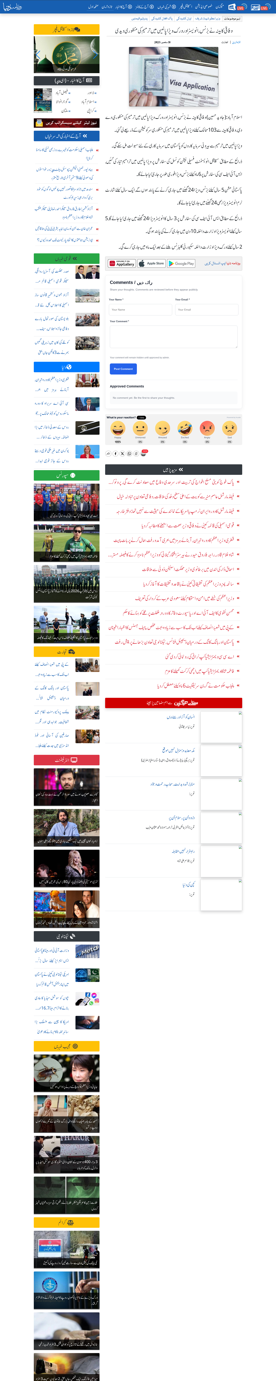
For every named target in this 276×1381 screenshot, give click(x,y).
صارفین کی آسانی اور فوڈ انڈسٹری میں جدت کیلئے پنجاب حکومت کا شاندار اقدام (52, 745)
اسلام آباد (87, 101)
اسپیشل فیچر (186, 6)
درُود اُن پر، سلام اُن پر (182, 817)
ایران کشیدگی (183, 18)
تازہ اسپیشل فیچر (63, 30)
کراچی (90, 110)
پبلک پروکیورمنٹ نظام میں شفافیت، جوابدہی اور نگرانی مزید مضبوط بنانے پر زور (52, 721)
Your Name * (116, 299)
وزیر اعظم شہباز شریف (207, 18)
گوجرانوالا (62, 101)
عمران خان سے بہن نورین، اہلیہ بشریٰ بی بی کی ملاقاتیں (64, 228)
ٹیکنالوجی (63, 937)
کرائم (62, 1223)
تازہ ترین (107, 6)
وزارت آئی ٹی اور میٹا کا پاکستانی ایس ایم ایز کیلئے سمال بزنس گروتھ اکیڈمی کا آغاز (52, 960)
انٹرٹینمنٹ (62, 760)
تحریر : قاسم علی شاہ (186, 861)
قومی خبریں (63, 259)
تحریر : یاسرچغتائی (187, 727)
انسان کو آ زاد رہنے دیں (181, 717)
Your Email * (182, 299)
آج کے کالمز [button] (142, 7)
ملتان (64, 110)
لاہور (90, 92)
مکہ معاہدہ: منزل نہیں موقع (178, 750)
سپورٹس (62, 476)
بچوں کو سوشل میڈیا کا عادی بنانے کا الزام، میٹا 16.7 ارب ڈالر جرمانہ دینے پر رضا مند (52, 1008)
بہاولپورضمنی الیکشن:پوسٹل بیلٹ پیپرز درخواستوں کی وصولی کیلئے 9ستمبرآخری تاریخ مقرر (64, 173)
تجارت (62, 652)
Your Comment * (119, 321)
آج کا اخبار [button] (121, 7)
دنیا (64, 367)
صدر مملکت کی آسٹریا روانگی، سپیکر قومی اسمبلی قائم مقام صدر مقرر (52, 281)
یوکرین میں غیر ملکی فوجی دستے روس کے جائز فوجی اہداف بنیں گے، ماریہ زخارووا (52, 460)
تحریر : (192, 794)
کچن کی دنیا (189, 884)
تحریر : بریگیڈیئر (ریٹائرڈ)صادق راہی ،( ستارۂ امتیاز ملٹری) (168, 760)
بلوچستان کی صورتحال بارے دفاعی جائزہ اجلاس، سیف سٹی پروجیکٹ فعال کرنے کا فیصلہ (52, 328)
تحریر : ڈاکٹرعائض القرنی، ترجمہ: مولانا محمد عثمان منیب (170, 827)
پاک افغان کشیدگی (161, 18)
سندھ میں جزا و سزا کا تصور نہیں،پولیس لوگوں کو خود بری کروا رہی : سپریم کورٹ (65, 193)
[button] (38, 55)
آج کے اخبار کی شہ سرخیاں (63, 136)
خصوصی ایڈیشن (204, 6)
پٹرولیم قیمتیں (139, 18)
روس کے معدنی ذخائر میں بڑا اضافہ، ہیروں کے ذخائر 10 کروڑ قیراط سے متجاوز (52, 437)
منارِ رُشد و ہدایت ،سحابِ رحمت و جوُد (172, 784)
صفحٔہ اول (94, 6)
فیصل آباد (62, 92)
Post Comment (123, 368)
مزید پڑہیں (170, 470)
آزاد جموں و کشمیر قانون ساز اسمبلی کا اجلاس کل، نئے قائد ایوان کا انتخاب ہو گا (52, 305)
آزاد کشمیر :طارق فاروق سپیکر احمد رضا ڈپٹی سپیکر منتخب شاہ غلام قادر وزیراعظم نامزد (64, 212)
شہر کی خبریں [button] (164, 7)
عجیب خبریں (62, 1046)
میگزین (220, 6)
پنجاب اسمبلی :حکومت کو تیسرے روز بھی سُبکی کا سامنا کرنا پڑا (64, 153)
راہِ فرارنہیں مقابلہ (183, 851)
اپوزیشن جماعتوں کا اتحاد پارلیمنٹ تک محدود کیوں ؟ (65, 240)
